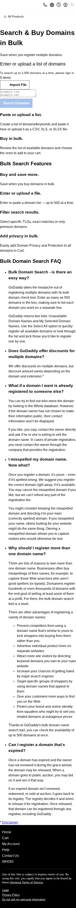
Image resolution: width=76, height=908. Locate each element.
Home (6, 832)
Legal (5, 890)
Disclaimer (10, 822)
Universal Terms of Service (26, 882)
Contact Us (10, 855)
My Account (10, 844)
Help (5, 850)
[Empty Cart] (72, 5)
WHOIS (8, 861)
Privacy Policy (11, 894)
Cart (5, 838)
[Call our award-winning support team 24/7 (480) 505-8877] (58, 4)
